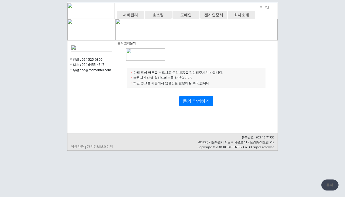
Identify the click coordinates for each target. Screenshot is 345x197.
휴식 (329, 185)
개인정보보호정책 (100, 146)
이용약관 (77, 146)
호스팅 (158, 14)
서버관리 (130, 14)
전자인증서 (213, 14)
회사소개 (241, 14)
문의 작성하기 (196, 101)
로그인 (264, 7)
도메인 (186, 14)
